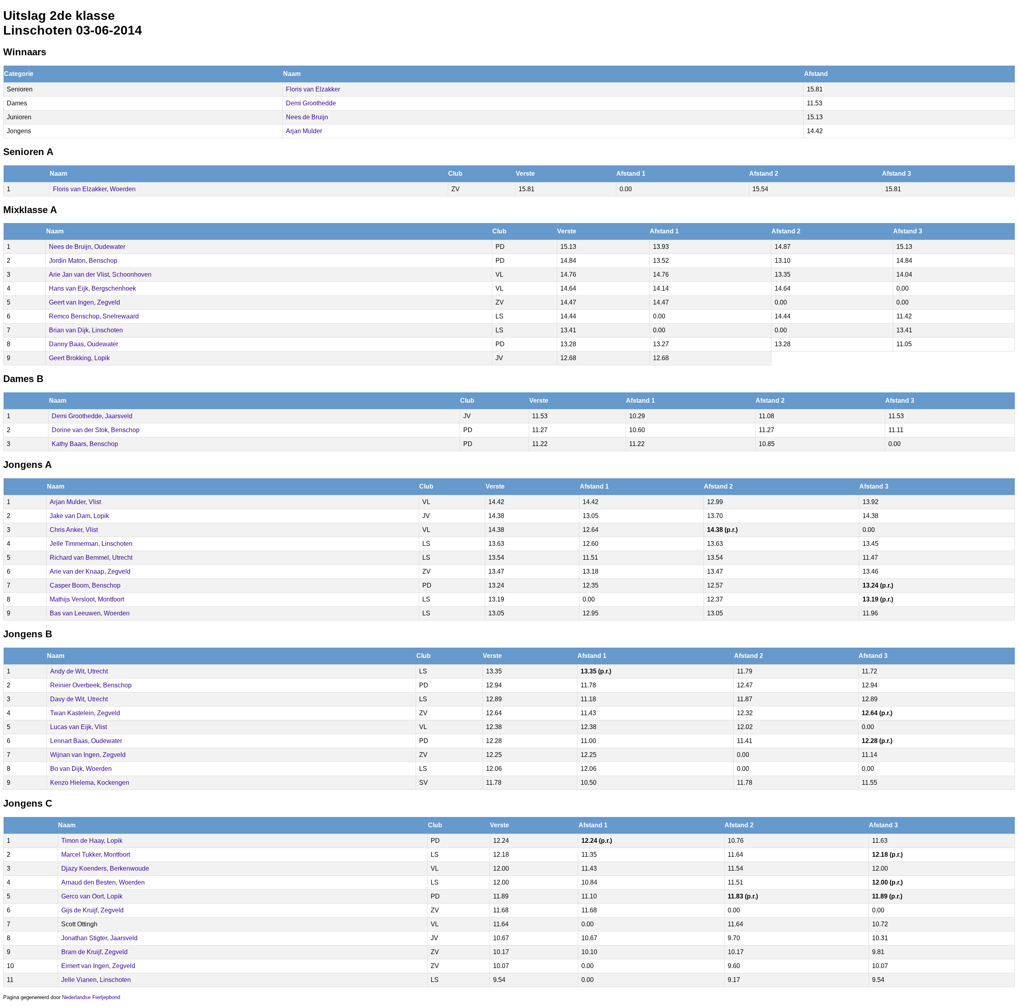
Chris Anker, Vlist (74, 529)
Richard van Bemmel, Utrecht (91, 557)
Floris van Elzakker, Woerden (94, 189)
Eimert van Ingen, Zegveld (98, 965)
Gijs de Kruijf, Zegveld (92, 910)
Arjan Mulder (304, 131)
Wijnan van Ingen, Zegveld (88, 754)
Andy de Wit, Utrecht (79, 671)
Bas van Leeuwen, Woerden (90, 613)
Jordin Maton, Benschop (83, 260)
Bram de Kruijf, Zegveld (94, 952)
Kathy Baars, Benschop (85, 443)
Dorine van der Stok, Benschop (96, 430)
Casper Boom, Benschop (85, 585)
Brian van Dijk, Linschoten (86, 330)
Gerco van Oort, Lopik (91, 896)
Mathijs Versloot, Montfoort (87, 599)
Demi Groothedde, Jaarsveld (92, 416)
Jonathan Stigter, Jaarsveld (99, 938)
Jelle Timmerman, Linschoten (91, 543)
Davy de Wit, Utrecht (79, 699)
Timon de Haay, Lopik (91, 840)
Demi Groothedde (311, 103)
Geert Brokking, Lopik (79, 358)
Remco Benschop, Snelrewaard (94, 316)
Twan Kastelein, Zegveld (85, 713)
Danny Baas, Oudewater (83, 344)
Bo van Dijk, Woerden (81, 768)
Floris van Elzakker (313, 89)
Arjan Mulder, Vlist (75, 502)
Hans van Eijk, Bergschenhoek (92, 288)
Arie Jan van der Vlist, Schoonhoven (100, 274)
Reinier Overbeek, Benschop (91, 685)
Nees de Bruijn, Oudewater (87, 246)
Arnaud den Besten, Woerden (103, 882)
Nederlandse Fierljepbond (91, 997)
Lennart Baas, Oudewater (86, 740)
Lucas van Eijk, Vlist (78, 727)
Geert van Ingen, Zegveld (84, 302)
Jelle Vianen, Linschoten (96, 979)
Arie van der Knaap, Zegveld (90, 571)
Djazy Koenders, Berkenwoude (105, 868)
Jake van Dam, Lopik (79, 515)
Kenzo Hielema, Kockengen (89, 782)
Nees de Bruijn (307, 117)
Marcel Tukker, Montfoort (95, 854)
